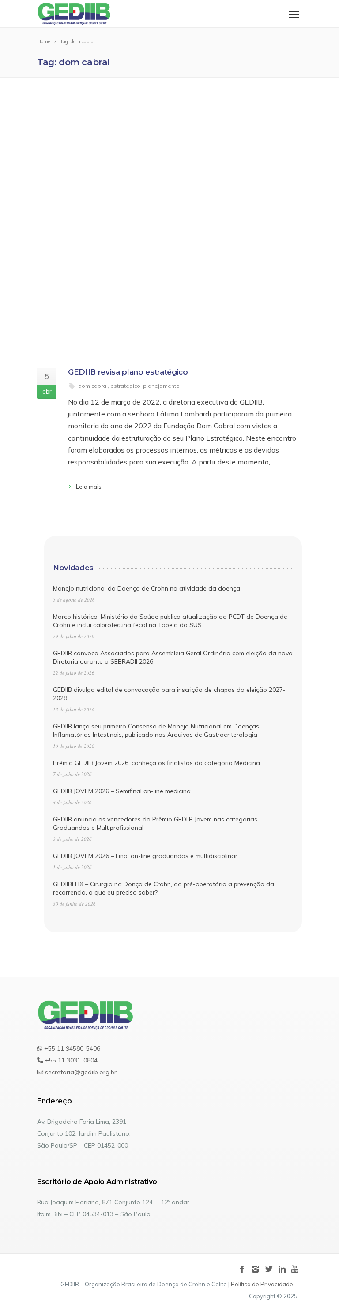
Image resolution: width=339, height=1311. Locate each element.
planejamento (161, 386)
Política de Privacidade (262, 1284)
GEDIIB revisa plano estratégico (128, 372)
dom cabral (93, 386)
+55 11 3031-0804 (70, 1060)
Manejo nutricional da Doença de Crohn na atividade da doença (146, 588)
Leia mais (89, 486)
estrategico (125, 386)
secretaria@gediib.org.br (80, 1072)
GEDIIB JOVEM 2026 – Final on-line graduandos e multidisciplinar (145, 856)
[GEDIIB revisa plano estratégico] (169, 223)
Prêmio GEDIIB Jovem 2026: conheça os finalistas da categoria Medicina (156, 763)
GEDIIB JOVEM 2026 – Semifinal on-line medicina (122, 791)
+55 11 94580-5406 (71, 1048)
